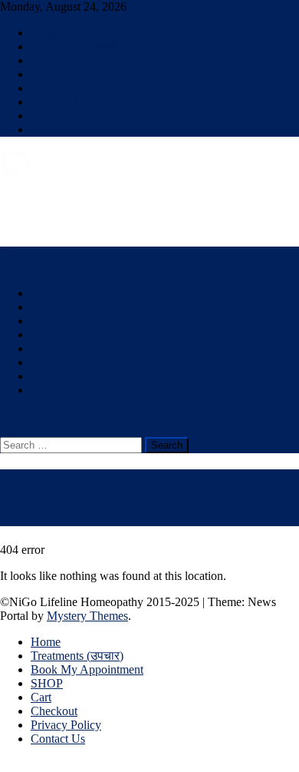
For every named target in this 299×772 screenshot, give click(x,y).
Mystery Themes (87, 615)
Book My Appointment (87, 60)
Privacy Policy (66, 115)
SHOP (47, 74)
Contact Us (58, 129)
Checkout (54, 101)
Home (46, 32)
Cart (41, 87)
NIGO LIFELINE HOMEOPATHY (89, 200)
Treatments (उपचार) (77, 46)
